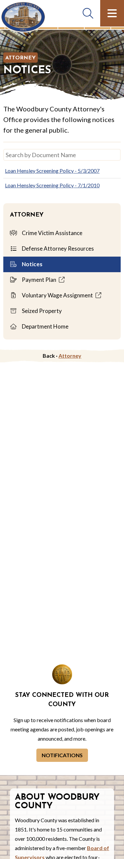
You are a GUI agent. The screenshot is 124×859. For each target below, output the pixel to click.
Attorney (20, 58)
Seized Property (41, 310)
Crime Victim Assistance (51, 232)
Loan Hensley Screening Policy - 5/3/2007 (52, 170)
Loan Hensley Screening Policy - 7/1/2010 (52, 185)
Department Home (44, 326)
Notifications (62, 755)
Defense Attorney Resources (57, 248)
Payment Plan (39, 279)
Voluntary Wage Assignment (57, 295)
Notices (31, 264)
